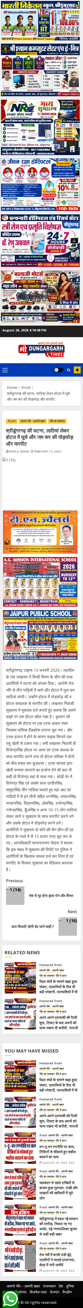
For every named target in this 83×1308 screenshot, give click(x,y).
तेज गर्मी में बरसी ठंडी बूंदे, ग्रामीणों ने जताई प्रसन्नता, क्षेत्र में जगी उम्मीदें (57, 1260)
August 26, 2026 (55, 1163)
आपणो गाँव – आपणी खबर (23, 1286)
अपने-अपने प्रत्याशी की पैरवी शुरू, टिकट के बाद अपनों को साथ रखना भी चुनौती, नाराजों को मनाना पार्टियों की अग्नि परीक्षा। (58, 1028)
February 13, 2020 (47, 451)
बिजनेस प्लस (38, 1292)
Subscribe (77, 369)
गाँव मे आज (61, 976)
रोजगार (54, 1292)
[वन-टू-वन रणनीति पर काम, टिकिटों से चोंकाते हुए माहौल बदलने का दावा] (20, 1148)
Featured (46, 965)
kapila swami (19, 451)
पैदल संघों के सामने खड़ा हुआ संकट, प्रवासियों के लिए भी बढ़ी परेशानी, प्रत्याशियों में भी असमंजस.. (58, 989)
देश (61, 1286)
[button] (5, 370)
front (12, 421)
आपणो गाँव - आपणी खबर (33, 421)
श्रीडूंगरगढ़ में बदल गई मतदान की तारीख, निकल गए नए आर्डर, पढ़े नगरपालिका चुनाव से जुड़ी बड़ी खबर (58, 1226)
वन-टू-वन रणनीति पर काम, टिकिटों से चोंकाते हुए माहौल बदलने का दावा (57, 1152)
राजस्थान (49, 1286)
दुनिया (70, 1286)
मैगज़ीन (67, 1292)
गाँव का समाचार (57, 421)
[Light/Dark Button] (58, 370)
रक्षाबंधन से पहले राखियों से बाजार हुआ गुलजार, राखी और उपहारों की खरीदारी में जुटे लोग (58, 1190)
